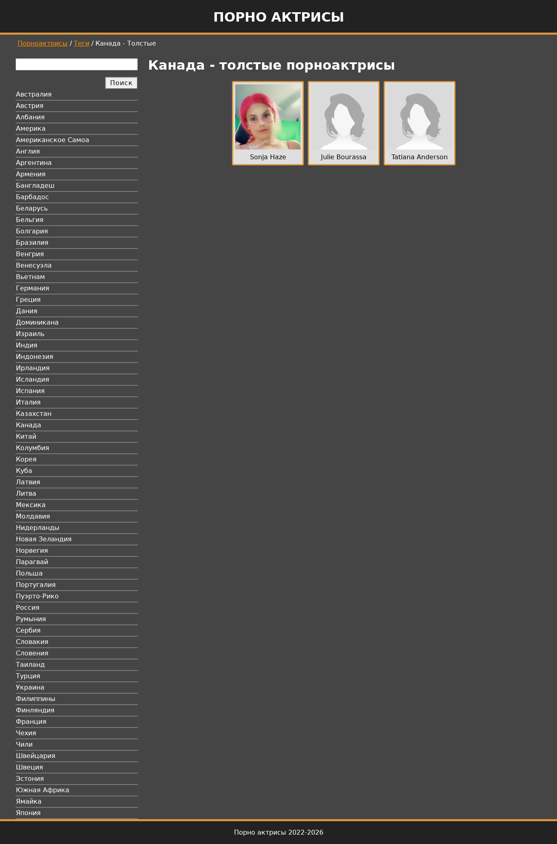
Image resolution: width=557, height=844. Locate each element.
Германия (32, 288)
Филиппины (35, 699)
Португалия (36, 585)
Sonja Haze (268, 157)
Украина (30, 687)
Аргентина (34, 163)
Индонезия (34, 356)
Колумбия (32, 448)
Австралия (34, 94)
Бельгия (30, 220)
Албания (30, 117)
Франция (31, 721)
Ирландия (33, 368)
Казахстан (33, 414)
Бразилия (32, 242)
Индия (27, 345)
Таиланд (30, 664)
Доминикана (37, 322)
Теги (81, 43)
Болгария (32, 231)
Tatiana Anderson (419, 157)
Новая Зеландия (44, 539)
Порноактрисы (43, 43)
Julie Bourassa (344, 157)
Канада (28, 425)
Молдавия (33, 516)
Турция (28, 676)
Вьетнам (30, 277)
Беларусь (32, 208)
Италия (28, 402)
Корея (26, 459)
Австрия (30, 106)
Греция (28, 299)
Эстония (30, 778)
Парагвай (32, 562)
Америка (31, 128)
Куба (24, 471)
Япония (28, 813)
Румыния (31, 619)
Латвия (28, 482)
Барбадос (32, 197)
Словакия (32, 642)
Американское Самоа (52, 140)
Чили (24, 744)
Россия (28, 607)
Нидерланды (38, 528)
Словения (32, 653)
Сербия (28, 630)
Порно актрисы (278, 17)
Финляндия (35, 710)
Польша (29, 573)
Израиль (30, 334)
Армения (31, 174)
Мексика (31, 505)
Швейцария (35, 756)
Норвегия (32, 550)
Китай (26, 436)
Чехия (26, 733)
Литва (26, 493)
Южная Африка (42, 790)
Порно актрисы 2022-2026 (278, 832)
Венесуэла (34, 265)
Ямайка (29, 801)
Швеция (29, 767)
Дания (27, 311)
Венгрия (30, 254)
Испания (30, 391)
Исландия (32, 379)
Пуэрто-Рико (37, 596)
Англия (28, 151)
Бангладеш (35, 185)
